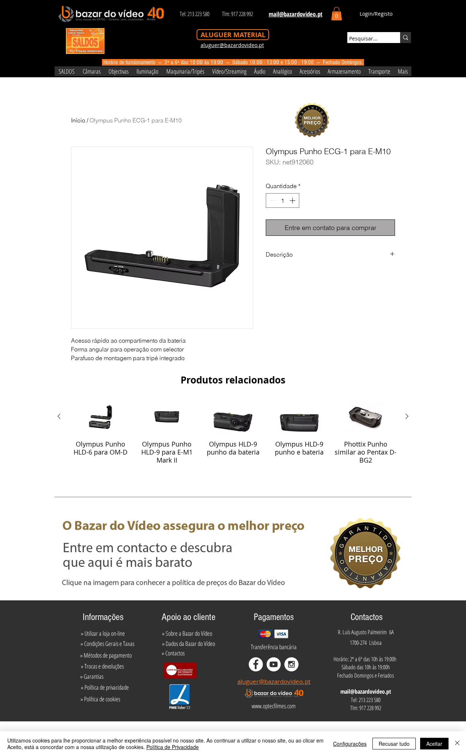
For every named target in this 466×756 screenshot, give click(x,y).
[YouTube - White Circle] (273, 664)
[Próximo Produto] (407, 416)
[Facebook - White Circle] (256, 664)
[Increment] (293, 200)
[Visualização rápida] (100, 416)
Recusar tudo (394, 743)
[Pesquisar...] (405, 37)
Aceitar (434, 743)
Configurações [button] (350, 743)
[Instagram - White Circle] (291, 664)
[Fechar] (457, 743)
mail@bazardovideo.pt (365, 691)
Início (78, 120)
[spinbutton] (282, 200)
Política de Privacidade (172, 747)
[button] (336, 13)
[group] (233, 434)
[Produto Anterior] (59, 416)
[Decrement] (272, 200)
